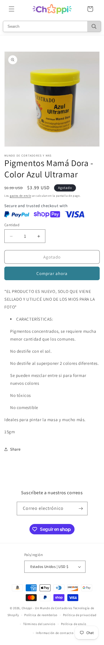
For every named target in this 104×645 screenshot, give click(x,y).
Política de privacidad (79, 615)
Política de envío (73, 624)
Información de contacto (54, 633)
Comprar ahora (52, 273)
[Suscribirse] (81, 508)
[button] (11, 9)
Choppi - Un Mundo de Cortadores (47, 608)
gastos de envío (20, 196)
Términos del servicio (39, 624)
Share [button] (15, 449)
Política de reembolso (40, 615)
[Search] (94, 26)
